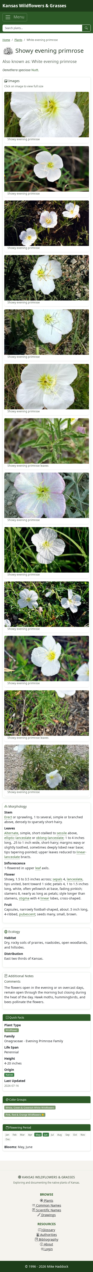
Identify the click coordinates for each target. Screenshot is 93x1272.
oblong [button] (41, 838)
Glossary (48, 1230)
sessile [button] (62, 833)
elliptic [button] (9, 838)
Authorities (48, 1234)
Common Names (48, 1205)
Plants (18, 40)
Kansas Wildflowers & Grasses (34, 6)
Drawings (48, 1215)
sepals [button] (57, 879)
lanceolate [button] (23, 838)
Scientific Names (48, 1210)
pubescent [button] (27, 914)
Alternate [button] (11, 833)
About (48, 1244)
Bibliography (48, 1239)
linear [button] (81, 852)
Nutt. (35, 70)
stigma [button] (24, 898)
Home (6, 40)
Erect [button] (8, 817)
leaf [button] (38, 868)
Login (48, 1249)
